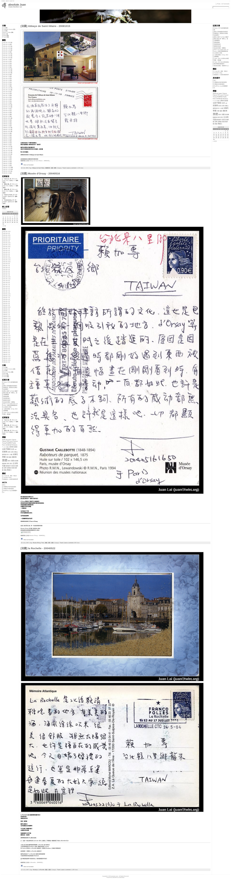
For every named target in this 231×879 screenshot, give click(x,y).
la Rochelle (41, 869)
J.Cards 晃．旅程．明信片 (10, 475)
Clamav (14, 439)
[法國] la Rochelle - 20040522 (38, 548)
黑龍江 (9, 470)
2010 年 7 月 (6, 108)
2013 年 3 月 (6, 67)
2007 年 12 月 (6, 146)
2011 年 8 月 (6, 93)
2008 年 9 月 (6, 133)
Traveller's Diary (7, 477)
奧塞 (46, 542)
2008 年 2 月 (6, 144)
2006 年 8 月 (6, 156)
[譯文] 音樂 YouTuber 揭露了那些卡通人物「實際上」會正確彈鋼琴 (10, 392)
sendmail (9, 445)
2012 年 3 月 (6, 84)
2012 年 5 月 (6, 80)
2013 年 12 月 (6, 54)
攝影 (10, 457)
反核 (9, 452)
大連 (11, 454)
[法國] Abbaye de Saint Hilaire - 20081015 (45, 26)
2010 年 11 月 (6, 107)
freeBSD (9, 443)
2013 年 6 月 (6, 61)
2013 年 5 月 (6, 63)
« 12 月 (4, 226)
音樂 (5, 468)
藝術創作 (8, 466)
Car (4, 27)
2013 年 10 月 (6, 57)
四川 (7, 454)
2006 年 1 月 (6, 165)
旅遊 (4, 460)
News (4, 34)
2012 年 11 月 (6, 71)
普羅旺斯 (47, 168)
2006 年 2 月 (6, 163)
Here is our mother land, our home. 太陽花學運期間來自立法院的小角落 (10, 405)
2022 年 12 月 (6, 42)
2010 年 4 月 (6, 112)
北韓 (15, 449)
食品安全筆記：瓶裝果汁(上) (221, 65)
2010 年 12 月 (6, 105)
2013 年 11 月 (6, 55)
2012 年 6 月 (6, 78)
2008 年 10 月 (6, 131)
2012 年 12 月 (6, 69)
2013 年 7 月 (6, 59)
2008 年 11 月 (6, 129)
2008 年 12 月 (6, 127)
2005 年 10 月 (6, 171)
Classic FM (5, 441)
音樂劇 (9, 468)
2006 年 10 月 (6, 154)
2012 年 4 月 (6, 82)
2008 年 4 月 (6, 141)
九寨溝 (11, 447)
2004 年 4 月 (6, 173)
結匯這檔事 (6, 396)
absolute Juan (17, 4)
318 (3, 439)
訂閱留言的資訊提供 (8, 488)
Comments (226, 4)
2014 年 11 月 (6, 50)
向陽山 (16, 452)
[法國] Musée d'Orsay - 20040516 (40, 173)
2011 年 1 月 (6, 103)
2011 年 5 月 (6, 99)
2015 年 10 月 (6, 46)
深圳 (7, 463)
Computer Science (8, 29)
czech (11, 441)
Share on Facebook (28, 165)
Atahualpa (121, 877)
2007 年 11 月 (6, 148)
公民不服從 (6, 449)
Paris (3, 445)
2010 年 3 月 (6, 114)
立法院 (15, 463)
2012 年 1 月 (6, 86)
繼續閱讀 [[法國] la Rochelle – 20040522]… (32, 862)
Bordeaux (35, 869)
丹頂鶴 (7, 447)
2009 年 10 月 (6, 118)
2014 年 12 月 (6, 48)
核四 (9, 460)
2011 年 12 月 (6, 88)
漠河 (11, 463)
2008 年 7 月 (6, 137)
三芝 (4, 447)
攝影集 (14, 457)
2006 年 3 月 (6, 161)
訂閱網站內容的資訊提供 (9, 486)
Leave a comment (71, 168)
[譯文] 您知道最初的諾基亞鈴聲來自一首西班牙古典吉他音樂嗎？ (10, 387)
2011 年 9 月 (6, 91)
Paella (14, 443)
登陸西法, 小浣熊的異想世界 (10, 479)
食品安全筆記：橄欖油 (9, 402)
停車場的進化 (6, 398)
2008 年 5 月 (6, 139)
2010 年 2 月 (6, 116)
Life (4, 31)
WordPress (115, 877)
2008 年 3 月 (6, 142)
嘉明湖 (4, 454)
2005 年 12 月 (6, 167)
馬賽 (55, 168)
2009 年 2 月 (6, 124)
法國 (12, 461)
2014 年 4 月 (6, 52)
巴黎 (7, 457)
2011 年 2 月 (6, 101)
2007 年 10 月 (6, 150)
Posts (218, 4)
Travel (4, 37)
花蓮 (3, 466)
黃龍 (5, 470)
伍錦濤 (15, 447)
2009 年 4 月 (6, 120)
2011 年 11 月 (6, 89)
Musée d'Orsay (37, 542)
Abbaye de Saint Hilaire (38, 168)
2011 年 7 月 (6, 95)
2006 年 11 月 (6, 152)
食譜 (12, 468)
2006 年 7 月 (6, 158)
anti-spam (8, 439)
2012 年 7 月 (6, 76)
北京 (12, 449)
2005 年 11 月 (6, 169)
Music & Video (7, 32)
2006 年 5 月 (6, 159)
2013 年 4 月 (6, 65)
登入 (4, 485)
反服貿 (4, 452)
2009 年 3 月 (6, 122)
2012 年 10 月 (6, 72)
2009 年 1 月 (6, 125)
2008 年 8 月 (6, 135)
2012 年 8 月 (6, 74)
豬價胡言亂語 (6, 400)
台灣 (12, 452)
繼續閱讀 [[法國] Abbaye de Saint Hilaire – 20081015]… (35, 160)
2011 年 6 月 (6, 97)
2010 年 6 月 (6, 110)
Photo (4, 35)
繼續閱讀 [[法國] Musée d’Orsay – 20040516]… (33, 535)
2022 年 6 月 (6, 44)
